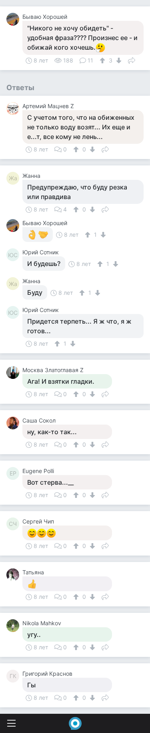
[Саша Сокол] (14, 423)
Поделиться (131, 60)
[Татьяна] (14, 574)
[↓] (118, 60)
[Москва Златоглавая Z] (14, 372)
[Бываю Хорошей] (14, 19)
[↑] (103, 60)
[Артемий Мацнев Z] (14, 108)
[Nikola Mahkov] (14, 625)
